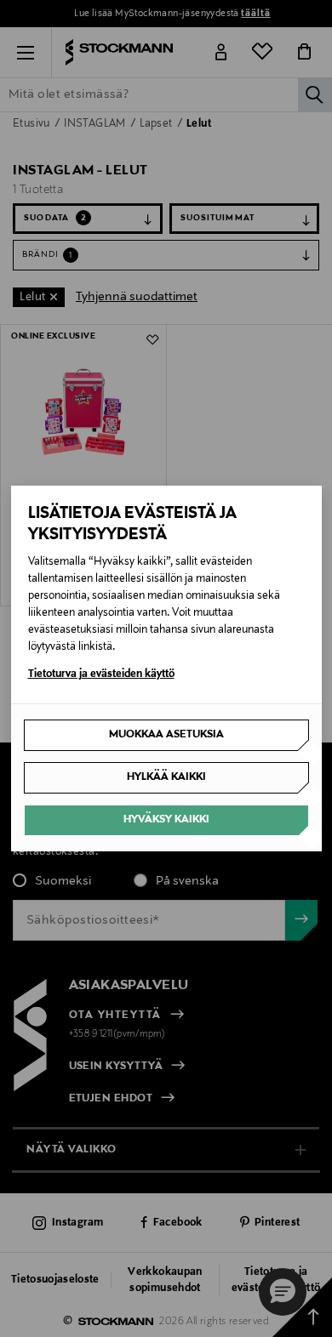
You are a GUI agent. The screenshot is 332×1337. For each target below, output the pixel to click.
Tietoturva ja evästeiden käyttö (101, 674)
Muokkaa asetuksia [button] (166, 735)
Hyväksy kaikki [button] (166, 820)
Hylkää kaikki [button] (166, 777)
